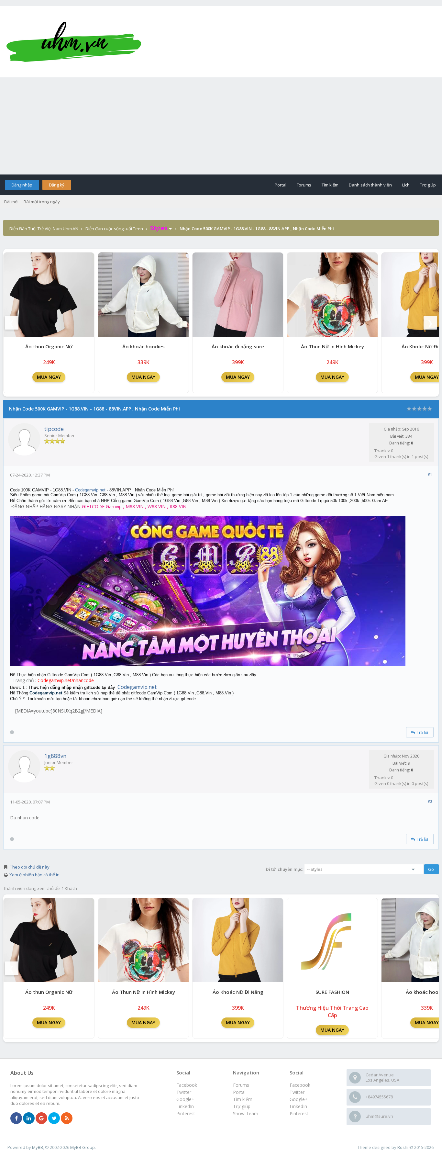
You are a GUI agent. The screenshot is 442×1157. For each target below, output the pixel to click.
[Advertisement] (221, 126)
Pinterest (299, 1113)
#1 (430, 474)
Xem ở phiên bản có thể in (34, 875)
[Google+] (41, 1118)
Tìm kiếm (330, 185)
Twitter (297, 1092)
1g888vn (55, 755)
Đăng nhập (21, 185)
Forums (304, 185)
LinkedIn (298, 1106)
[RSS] (66, 1118)
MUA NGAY (49, 377)
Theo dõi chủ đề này (30, 867)
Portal (280, 185)
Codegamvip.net (90, 490)
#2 (430, 801)
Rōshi (402, 1147)
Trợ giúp (428, 185)
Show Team (245, 1113)
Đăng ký (56, 185)
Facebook (300, 1085)
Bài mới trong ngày (42, 202)
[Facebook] (16, 1118)
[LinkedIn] (29, 1118)
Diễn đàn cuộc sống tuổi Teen (114, 228)
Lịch (406, 185)
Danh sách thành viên (370, 185)
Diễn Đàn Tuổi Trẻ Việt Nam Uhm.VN (43, 228)
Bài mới (11, 202)
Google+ (299, 1099)
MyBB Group (82, 1147)
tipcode (54, 428)
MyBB (37, 1147)
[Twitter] (54, 1118)
